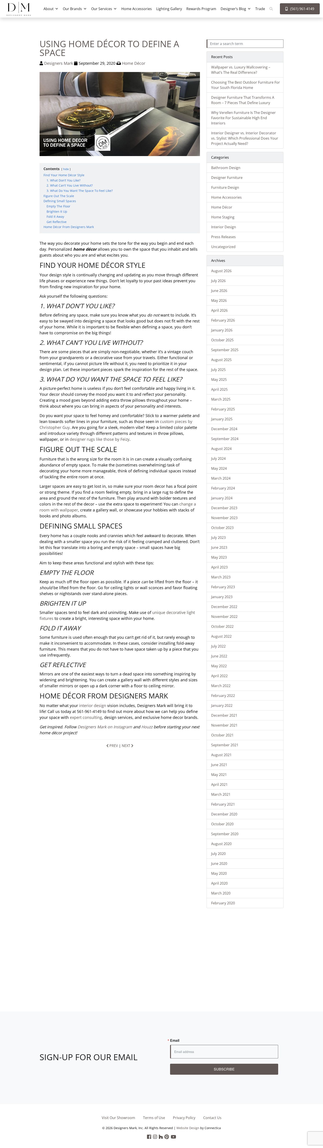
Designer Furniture (227, 177)
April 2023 (219, 567)
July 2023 (218, 537)
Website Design (187, 1128)
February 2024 (223, 488)
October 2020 (222, 824)
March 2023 (220, 577)
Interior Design (223, 227)
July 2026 (218, 280)
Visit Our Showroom (118, 1117)
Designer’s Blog (233, 8)
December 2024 (224, 428)
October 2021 (222, 735)
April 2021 (219, 784)
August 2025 (221, 359)
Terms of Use (154, 1117)
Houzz (146, 726)
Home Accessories (136, 8)
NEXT (126, 745)
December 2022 (224, 606)
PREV (113, 745)
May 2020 (219, 873)
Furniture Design (225, 187)
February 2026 (223, 320)
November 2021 (224, 725)
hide (66, 169)
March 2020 (220, 893)
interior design (92, 705)
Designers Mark (58, 63)
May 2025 (219, 379)
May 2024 (219, 468)
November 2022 (224, 616)
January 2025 (221, 419)
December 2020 (224, 814)
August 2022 (221, 636)
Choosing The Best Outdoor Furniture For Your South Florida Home (245, 85)
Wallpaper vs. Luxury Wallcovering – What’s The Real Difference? (240, 70)
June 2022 (219, 656)
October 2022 (222, 626)
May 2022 (219, 666)
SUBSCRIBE (224, 1069)
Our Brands (72, 8)
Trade (260, 8)
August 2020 (221, 843)
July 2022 (218, 646)
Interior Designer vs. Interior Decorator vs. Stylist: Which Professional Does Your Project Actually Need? (244, 138)
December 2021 (224, 715)
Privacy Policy (184, 1117)
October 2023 (222, 527)
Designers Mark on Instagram (105, 726)
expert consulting (86, 717)
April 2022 (219, 675)
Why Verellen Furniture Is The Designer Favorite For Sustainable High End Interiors (243, 118)
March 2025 (220, 399)
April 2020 (219, 883)
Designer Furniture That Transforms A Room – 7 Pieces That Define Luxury (242, 100)
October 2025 (222, 340)
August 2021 (221, 754)
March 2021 (220, 794)
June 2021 (219, 764)
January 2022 (221, 705)
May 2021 (219, 774)
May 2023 (219, 557)
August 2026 (221, 270)
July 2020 (218, 853)
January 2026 (221, 330)
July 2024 (218, 458)
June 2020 (219, 863)
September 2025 (224, 349)
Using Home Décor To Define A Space (109, 48)
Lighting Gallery (169, 8)
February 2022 (223, 695)
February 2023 (223, 587)
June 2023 (219, 547)
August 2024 (221, 448)
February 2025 (223, 409)
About (49, 8)
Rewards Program (201, 8)
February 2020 (223, 903)
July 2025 (218, 369)
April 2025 (219, 389)
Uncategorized (223, 246)
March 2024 (220, 478)
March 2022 (220, 685)
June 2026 (219, 290)
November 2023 (224, 517)
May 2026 (219, 300)
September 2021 (224, 745)
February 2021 (223, 804)
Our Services (101, 8)
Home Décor (133, 63)
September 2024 (224, 438)
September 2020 (224, 833)
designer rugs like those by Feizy (99, 439)
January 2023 (221, 596)
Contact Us (212, 1117)
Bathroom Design (225, 167)
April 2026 (219, 310)
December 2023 (224, 508)
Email (174, 1040)
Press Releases (223, 236)
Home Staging (222, 217)
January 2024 (221, 498)
